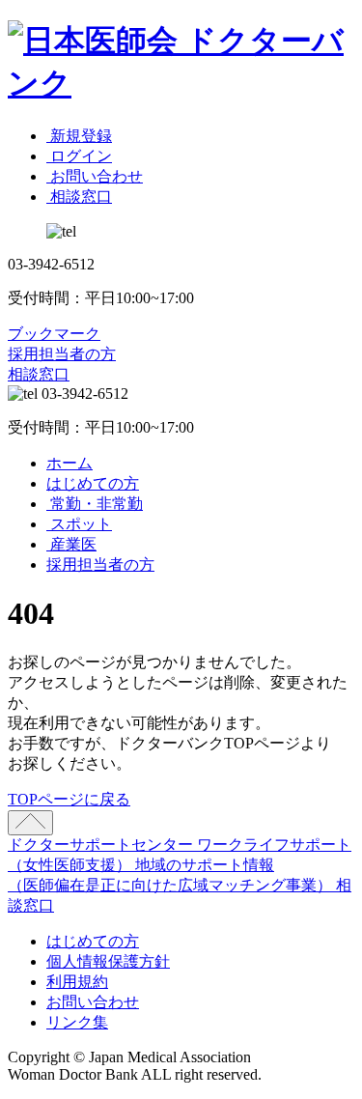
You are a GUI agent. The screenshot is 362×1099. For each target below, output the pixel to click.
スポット (79, 524)
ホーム (69, 463)
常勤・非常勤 (94, 503)
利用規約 (77, 981)
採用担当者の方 (62, 354)
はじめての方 (92, 483)
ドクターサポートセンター (102, 844)
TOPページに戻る (69, 799)
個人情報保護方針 (108, 961)
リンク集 (77, 1022)
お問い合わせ (92, 1002)
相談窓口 (39, 374)
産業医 (71, 544)
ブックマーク (54, 333)
